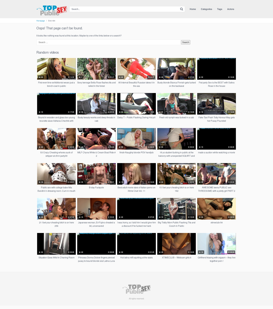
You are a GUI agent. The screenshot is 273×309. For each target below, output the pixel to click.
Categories (206, 9)
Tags (219, 9)
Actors (230, 9)
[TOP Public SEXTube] (51, 9)
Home (193, 9)
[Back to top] (265, 300)
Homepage (40, 20)
